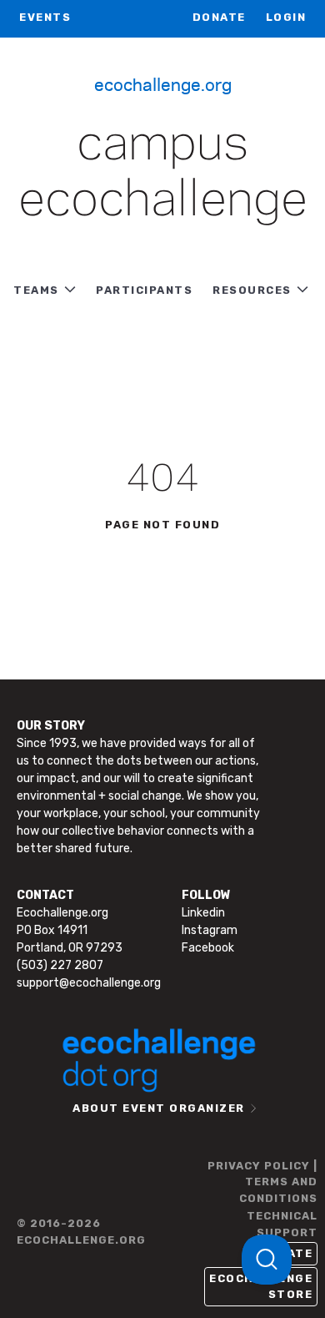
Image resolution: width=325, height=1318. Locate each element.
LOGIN (286, 17)
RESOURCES (252, 290)
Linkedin (203, 913)
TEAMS (36, 290)
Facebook (208, 948)
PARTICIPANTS (144, 290)
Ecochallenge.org (163, 83)
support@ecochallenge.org (89, 983)
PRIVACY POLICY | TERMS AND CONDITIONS (263, 1181)
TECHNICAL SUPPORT (282, 1224)
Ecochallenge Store (260, 1286)
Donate (219, 17)
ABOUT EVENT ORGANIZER (158, 1108)
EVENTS (45, 17)
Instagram (210, 930)
